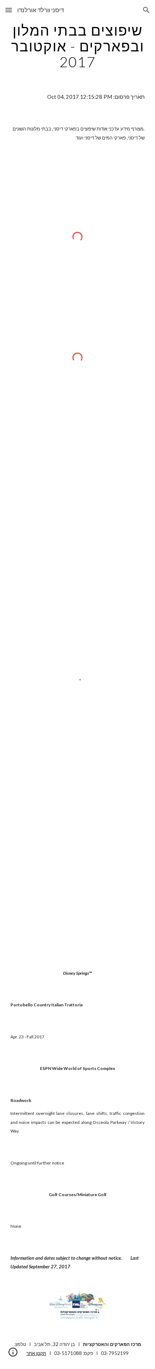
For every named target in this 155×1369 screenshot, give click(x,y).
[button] (8, 10)
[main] (78, 46)
